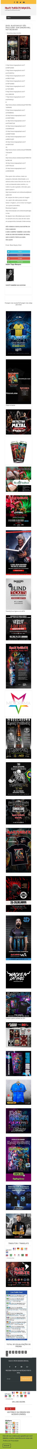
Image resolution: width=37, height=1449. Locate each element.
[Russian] (7, 1256)
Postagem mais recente (11, 303)
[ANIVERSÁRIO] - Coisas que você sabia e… (16, 1309)
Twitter (20, 251)
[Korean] (19, 1256)
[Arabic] (23, 1256)
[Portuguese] (11, 1256)
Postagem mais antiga (26, 303)
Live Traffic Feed (16, 1292)
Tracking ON (22, 1339)
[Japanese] (15, 1256)
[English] (9, 1250)
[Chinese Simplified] (27, 1256)
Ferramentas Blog (10, 1258)
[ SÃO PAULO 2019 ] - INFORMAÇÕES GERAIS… (16, 1315)
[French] (15, 1250)
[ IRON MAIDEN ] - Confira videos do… (15, 1337)
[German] (18, 1250)
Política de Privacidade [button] (11, 1441)
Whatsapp (20, 261)
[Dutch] (7, 1253)
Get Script (11, 1339)
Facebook (20, 255)
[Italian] (26, 1250)
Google (20, 258)
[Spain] (22, 1250)
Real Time (16, 1339)
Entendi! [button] (6, 1445)
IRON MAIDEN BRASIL (12, 1296)
